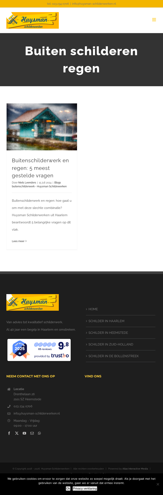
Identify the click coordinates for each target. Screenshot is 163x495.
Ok (68, 488)
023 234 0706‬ (23, 406)
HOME (93, 309)
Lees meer (18, 241)
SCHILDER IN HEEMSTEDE (108, 333)
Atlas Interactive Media (135, 468)
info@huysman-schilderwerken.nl (94, 3)
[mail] (32, 433)
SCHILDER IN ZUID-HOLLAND (111, 344)
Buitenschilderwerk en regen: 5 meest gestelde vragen (40, 168)
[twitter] (16, 433)
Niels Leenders (27, 182)
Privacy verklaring (85, 488)
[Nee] (158, 484)
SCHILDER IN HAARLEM (106, 321)
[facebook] (9, 433)
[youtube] (24, 433)
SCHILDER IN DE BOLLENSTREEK (114, 356)
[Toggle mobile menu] (154, 19)
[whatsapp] (39, 433)
